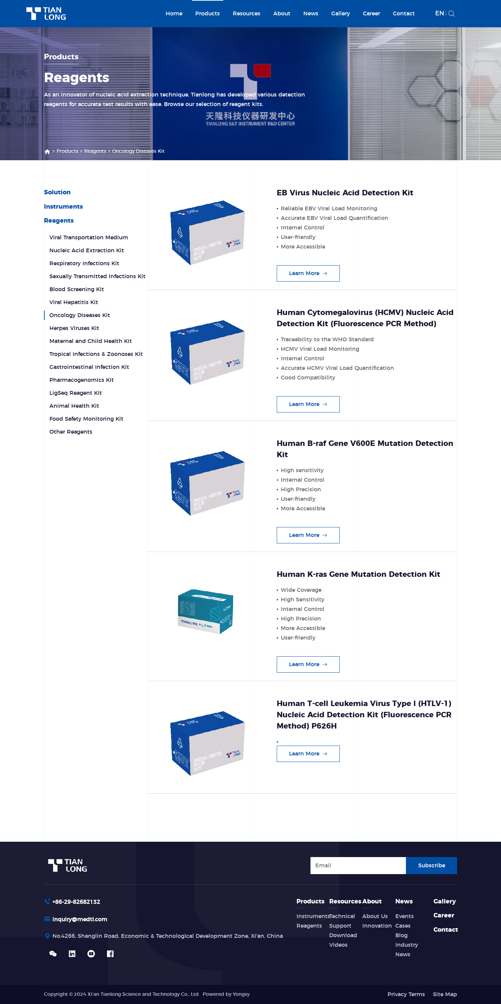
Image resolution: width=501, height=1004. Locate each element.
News (310, 13)
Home (174, 13)
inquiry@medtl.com (79, 919)
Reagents (95, 151)
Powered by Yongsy (226, 994)
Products (207, 13)
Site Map (445, 994)
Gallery (340, 13)
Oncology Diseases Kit (138, 151)
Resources (246, 13)
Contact (404, 13)
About (281, 13)
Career (371, 13)
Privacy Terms (406, 994)
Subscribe (431, 865)
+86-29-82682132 (76, 902)
